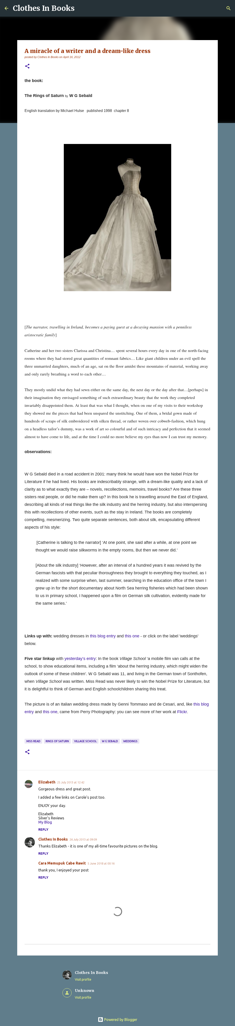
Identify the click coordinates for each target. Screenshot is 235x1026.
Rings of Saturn (57, 741)
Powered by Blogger (120, 1019)
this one (132, 636)
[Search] (228, 8)
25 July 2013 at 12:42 (70, 782)
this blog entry (103, 636)
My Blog (45, 822)
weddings (130, 741)
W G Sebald (110, 741)
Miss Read (33, 741)
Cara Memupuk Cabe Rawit (62, 863)
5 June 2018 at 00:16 (101, 863)
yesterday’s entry (80, 658)
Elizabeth (46, 782)
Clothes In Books (44, 8)
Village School (85, 741)
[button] (27, 66)
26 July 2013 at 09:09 (83, 839)
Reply (43, 829)
